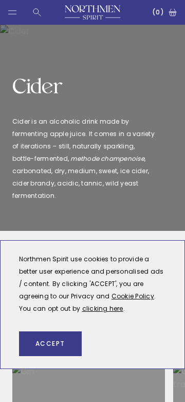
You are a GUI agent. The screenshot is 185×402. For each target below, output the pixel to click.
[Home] (93, 12)
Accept (50, 343)
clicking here (102, 308)
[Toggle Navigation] (12, 12)
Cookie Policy (133, 296)
